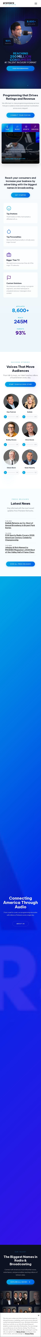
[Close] (38, 1315)
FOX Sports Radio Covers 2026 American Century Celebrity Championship (19, 537)
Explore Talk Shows (17, 159)
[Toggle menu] (36, 3)
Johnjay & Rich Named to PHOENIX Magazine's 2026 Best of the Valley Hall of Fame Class (20, 549)
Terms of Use (20, 1332)
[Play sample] (5, 416)
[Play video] (20, 32)
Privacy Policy (29, 1333)
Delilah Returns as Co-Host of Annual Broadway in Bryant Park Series (20, 525)
